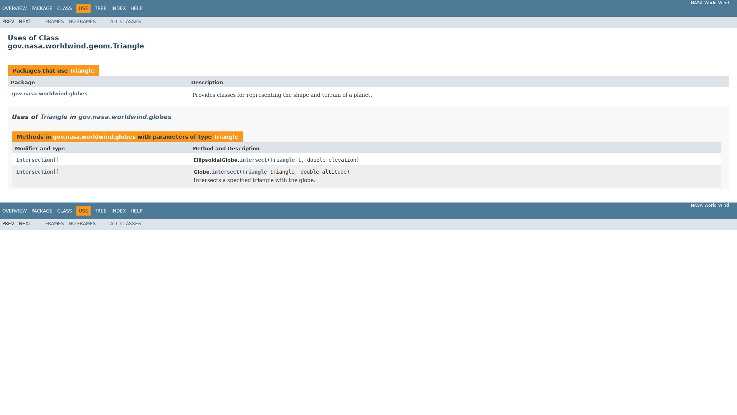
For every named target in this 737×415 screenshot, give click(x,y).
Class (64, 8)
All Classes (125, 21)
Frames (54, 21)
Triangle (82, 71)
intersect (253, 160)
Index (118, 8)
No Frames (82, 21)
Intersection (34, 160)
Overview (14, 8)
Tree (101, 8)
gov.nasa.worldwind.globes (50, 93)
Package (42, 8)
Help (136, 8)
